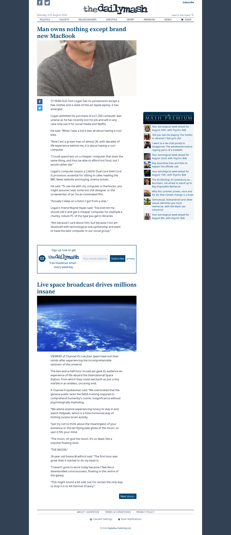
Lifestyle (111, 19)
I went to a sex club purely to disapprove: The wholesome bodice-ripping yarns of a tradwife (172, 147)
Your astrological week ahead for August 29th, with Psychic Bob (170, 128)
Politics (45, 19)
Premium (149, 19)
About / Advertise (88, 512)
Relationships (88, 19)
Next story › (127, 496)
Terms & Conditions (118, 512)
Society (64, 19)
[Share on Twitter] (39, 108)
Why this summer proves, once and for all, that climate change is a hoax (172, 193)
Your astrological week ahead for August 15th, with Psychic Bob (170, 173)
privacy (131, 258)
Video (167, 19)
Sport (130, 19)
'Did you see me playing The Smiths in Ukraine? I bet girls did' (172, 136)
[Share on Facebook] (39, 101)
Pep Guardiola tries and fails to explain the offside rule (169, 164)
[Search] (192, 15)
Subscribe (117, 258)
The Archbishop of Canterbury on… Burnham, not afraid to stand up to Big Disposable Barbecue (172, 183)
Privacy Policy (145, 512)
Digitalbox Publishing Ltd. (119, 528)
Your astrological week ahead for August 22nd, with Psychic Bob (170, 156)
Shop (187, 19)
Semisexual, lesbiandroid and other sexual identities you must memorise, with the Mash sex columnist (172, 204)
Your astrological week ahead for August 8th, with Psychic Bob (170, 216)
